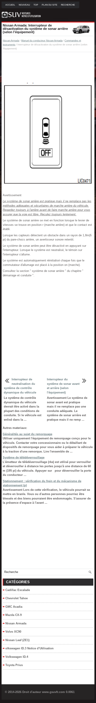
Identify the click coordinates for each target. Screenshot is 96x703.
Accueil (10, 5)
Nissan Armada (11, 40)
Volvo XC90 (13, 631)
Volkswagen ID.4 (16, 656)
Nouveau (24, 5)
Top (35, 5)
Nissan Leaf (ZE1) (17, 640)
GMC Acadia (13, 606)
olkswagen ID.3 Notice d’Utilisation (29, 648)
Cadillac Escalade (17, 590)
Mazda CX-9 (13, 615)
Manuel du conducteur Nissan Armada (42, 40)
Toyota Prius (14, 665)
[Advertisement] (48, 67)
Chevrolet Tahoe (16, 598)
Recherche (68, 5)
